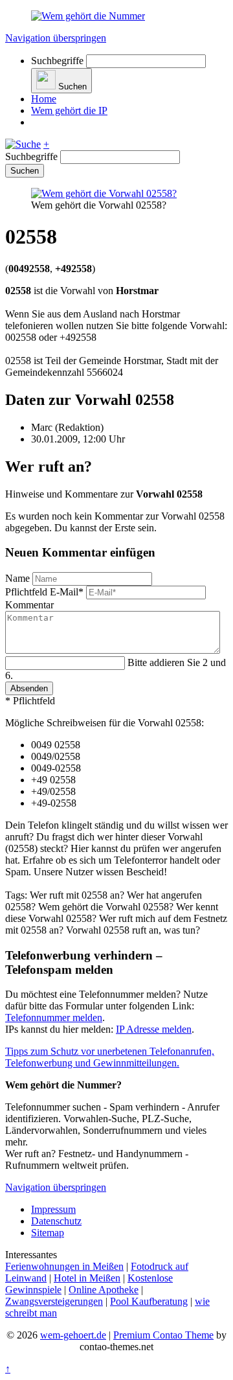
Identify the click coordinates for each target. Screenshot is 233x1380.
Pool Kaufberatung (149, 1301)
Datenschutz (56, 1220)
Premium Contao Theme (163, 1334)
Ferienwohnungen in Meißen (64, 1266)
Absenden (29, 688)
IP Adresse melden (154, 1029)
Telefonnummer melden (53, 1017)
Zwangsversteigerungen (54, 1301)
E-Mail (44, 591)
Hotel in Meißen (87, 1277)
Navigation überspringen (55, 37)
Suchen (24, 171)
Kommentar (29, 604)
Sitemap (47, 1232)
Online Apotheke (104, 1289)
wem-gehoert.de (73, 1334)
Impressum (53, 1209)
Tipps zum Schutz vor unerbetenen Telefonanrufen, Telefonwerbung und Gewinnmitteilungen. (109, 1057)
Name (18, 578)
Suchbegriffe (57, 60)
